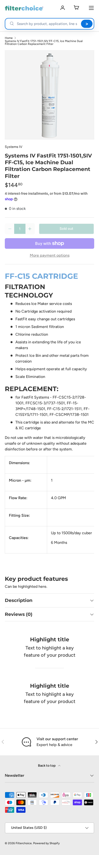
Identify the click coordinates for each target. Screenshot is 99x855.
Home (9, 37)
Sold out (66, 228)
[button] (76, 8)
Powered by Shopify (46, 843)
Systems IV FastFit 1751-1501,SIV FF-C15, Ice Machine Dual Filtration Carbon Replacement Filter (44, 42)
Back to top (47, 766)
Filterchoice (24, 843)
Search (87, 24)
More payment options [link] (49, 255)
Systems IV (13, 147)
